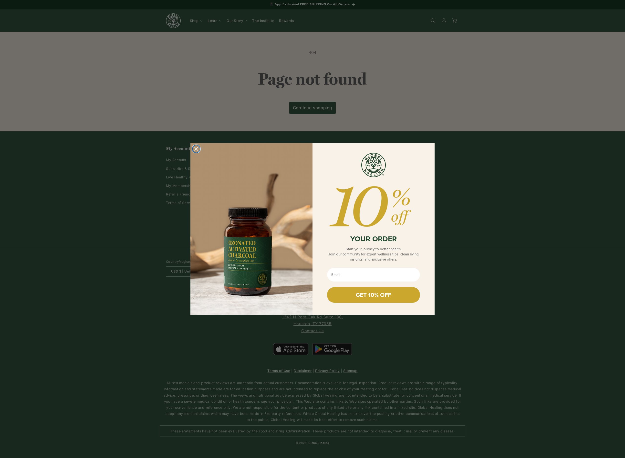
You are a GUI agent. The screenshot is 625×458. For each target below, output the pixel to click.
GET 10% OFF (373, 295)
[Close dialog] (196, 149)
